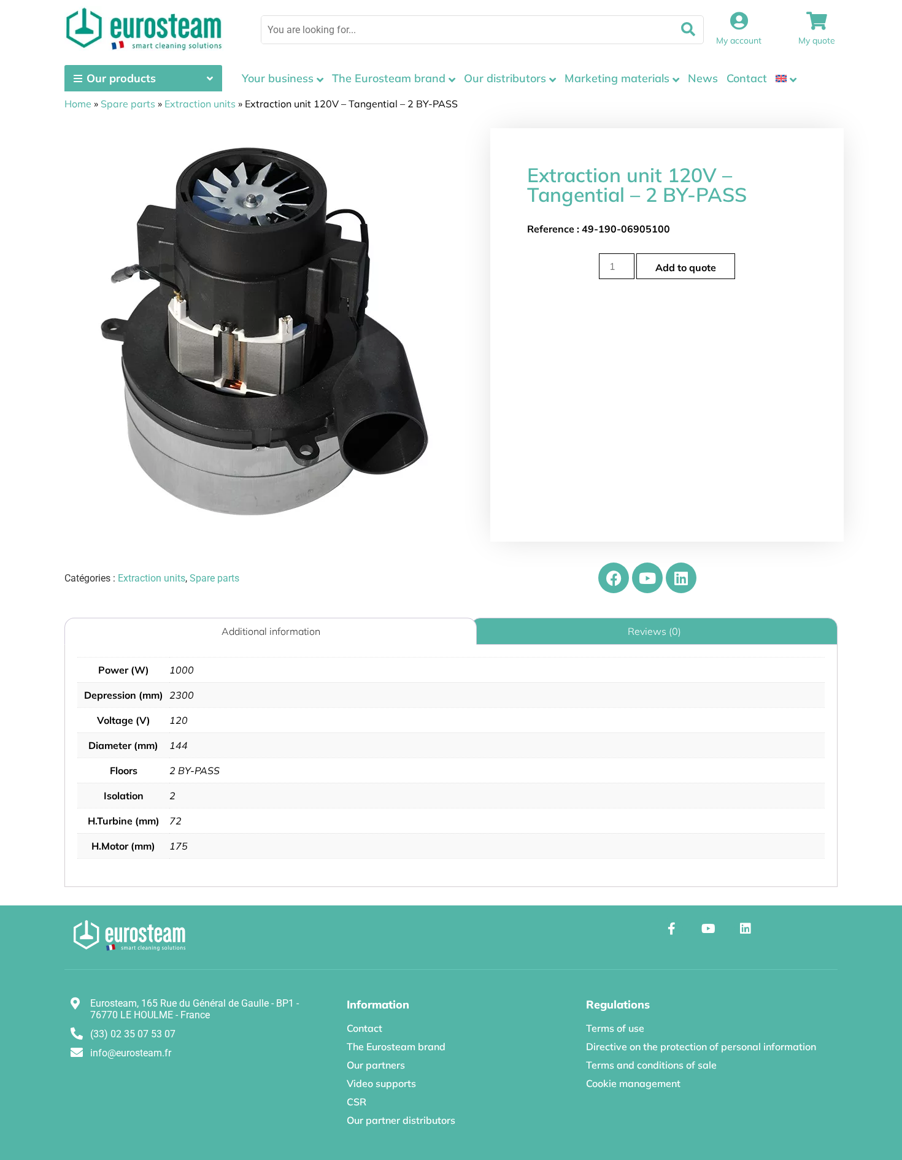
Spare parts (128, 104)
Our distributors (505, 78)
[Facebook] (613, 578)
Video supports (381, 1083)
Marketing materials (617, 78)
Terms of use (615, 1028)
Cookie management (633, 1083)
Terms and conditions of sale (651, 1065)
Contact (747, 78)
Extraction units (200, 104)
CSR (356, 1102)
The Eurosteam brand (388, 78)
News (703, 78)
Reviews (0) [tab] (654, 631)
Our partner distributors (401, 1120)
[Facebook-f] (672, 929)
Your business (278, 78)
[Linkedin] (681, 578)
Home (77, 104)
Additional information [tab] (271, 631)
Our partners (376, 1065)
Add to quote (685, 267)
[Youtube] (647, 578)
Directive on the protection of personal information (701, 1046)
